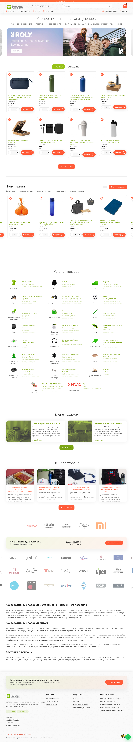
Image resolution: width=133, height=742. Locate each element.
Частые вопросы (52, 701)
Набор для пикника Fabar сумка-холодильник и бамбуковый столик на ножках (51, 223)
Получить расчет (114, 682)
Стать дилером (51, 704)
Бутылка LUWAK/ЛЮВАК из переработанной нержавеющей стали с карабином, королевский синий (81, 98)
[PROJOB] (101, 585)
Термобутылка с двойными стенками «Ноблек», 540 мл (110, 141)
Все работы (66, 507)
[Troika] (84, 557)
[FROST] (66, 525)
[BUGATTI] (84, 585)
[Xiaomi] (101, 525)
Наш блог (66, 447)
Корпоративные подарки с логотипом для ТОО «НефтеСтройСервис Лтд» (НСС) (20, 489)
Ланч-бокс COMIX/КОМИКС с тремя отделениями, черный (51, 141)
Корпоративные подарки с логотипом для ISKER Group (80, 488)
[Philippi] (31, 571)
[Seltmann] (66, 557)
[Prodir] (49, 571)
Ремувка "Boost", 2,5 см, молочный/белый (108, 224)
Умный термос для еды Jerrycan (46, 423)
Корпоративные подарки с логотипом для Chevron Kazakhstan (110, 489)
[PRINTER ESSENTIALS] (84, 571)
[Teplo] (101, 557)
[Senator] (14, 557)
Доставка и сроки (52, 698)
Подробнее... (37, 440)
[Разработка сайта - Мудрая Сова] (124, 738)
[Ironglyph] (14, 585)
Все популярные (118, 187)
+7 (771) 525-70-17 (41, 6)
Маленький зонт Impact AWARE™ (109, 423)
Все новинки (66, 166)
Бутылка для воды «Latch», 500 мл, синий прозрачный (21, 224)
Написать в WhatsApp (13, 725)
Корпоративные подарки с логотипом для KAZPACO (49, 488)
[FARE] (49, 585)
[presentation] (104, 187)
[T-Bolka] (14, 571)
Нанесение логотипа (80, 704)
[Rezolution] (31, 557)
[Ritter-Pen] (118, 557)
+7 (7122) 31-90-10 (73, 541)
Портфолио (77, 701)
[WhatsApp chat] (128, 737)
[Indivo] (31, 585)
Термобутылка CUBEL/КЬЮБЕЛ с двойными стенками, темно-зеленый (50, 97)
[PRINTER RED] (118, 585)
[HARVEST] (49, 525)
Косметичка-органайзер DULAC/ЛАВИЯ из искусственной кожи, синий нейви (19, 97)
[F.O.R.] (66, 585)
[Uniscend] (118, 571)
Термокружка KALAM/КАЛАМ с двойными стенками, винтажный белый (82, 142)
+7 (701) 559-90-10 (73, 544)
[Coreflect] (101, 571)
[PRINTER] (84, 525)
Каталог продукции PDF (81, 708)
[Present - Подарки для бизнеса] (15, 6)
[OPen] (66, 571)
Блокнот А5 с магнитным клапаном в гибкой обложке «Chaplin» (80, 223)
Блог (74, 698)
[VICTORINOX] (49, 557)
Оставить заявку (114, 543)
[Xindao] (32, 525)
